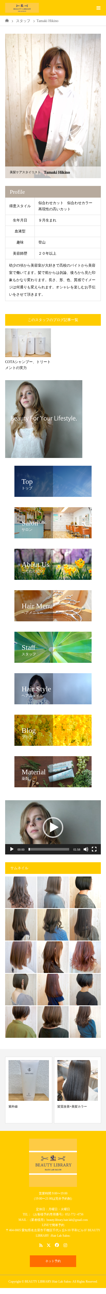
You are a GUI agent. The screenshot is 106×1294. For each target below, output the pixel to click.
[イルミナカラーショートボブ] (21, 1022)
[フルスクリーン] (94, 849)
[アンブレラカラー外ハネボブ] (53, 892)
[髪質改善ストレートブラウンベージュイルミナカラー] (21, 925)
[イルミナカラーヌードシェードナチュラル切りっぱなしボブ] (21, 989)
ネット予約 (53, 1261)
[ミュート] (86, 849)
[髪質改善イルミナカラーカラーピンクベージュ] (21, 957)
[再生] (11, 849)
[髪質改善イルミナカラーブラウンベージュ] (21, 892)
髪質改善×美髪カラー (34, 1106)
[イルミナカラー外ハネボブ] (53, 1022)
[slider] (49, 849)
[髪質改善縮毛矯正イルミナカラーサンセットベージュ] (53, 989)
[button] (53, 827)
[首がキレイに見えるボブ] (85, 892)
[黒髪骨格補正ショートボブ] (85, 989)
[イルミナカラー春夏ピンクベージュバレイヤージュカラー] (85, 957)
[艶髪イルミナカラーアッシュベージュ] (53, 925)
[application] (53, 827)
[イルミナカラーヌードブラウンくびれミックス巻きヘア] (85, 1022)
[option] (40, 1090)
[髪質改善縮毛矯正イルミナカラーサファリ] (53, 957)
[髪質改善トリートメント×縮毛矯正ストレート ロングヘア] (85, 925)
